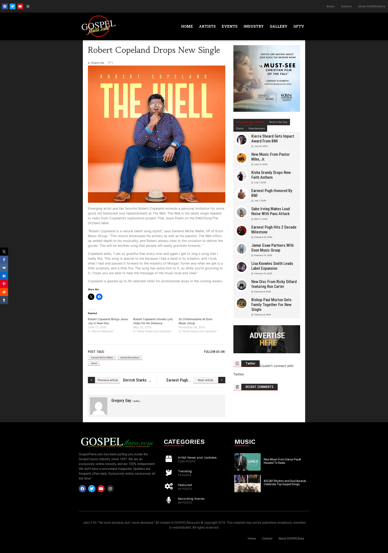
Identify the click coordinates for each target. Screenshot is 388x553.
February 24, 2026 (263, 237)
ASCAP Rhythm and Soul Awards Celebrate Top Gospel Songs (285, 482)
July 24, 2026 (261, 146)
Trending (185, 471)
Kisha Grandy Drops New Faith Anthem (271, 175)
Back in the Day (278, 121)
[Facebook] (5, 6)
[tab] (250, 122)
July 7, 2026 (260, 182)
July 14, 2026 (260, 164)
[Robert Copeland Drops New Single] (98, 406)
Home (331, 6)
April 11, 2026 (260, 219)
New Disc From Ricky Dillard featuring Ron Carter (274, 284)
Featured (185, 485)
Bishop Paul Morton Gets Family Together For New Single (271, 304)
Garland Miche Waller (102, 357)
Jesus (94, 363)
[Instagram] (28, 6)
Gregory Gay (97, 62)
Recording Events (191, 499)
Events (229, 26)
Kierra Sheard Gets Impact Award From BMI (272, 138)
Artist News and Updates (250, 121)
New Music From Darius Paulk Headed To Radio (282, 461)
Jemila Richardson (129, 357)
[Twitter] (12, 6)
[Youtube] (20, 6)
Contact (346, 6)
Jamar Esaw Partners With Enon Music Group (272, 248)
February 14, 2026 (263, 255)
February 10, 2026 (263, 273)
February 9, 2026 (262, 291)
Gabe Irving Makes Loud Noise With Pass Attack (270, 211)
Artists (207, 26)
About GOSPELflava (371, 6)
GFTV (298, 26)
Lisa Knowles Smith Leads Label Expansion (272, 266)
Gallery (278, 26)
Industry (254, 26)
